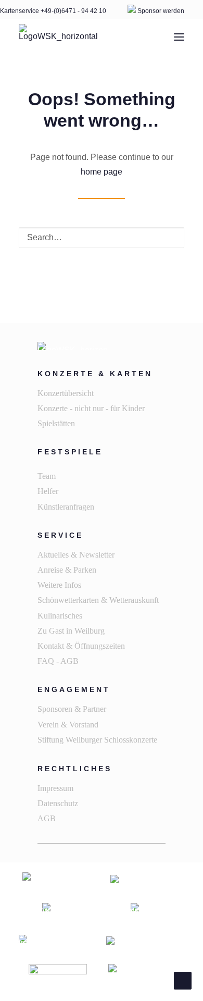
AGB (46, 818)
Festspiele (70, 452)
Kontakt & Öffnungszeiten (81, 645)
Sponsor (149, 11)
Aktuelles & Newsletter (76, 554)
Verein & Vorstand (67, 724)
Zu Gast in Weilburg (71, 630)
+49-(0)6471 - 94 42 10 (74, 11)
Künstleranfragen (65, 506)
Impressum (55, 788)
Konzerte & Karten (95, 373)
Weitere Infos (59, 584)
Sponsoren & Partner (71, 709)
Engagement (73, 689)
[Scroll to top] (183, 979)
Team (46, 476)
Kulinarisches (59, 615)
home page (101, 171)
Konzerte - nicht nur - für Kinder (91, 408)
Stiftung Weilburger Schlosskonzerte (97, 739)
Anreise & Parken (66, 569)
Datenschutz (57, 803)
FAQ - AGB (58, 661)
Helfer (47, 491)
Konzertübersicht (65, 393)
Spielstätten (56, 423)
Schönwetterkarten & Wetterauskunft (98, 600)
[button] (179, 37)
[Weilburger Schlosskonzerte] (58, 37)
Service (60, 535)
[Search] (101, 237)
